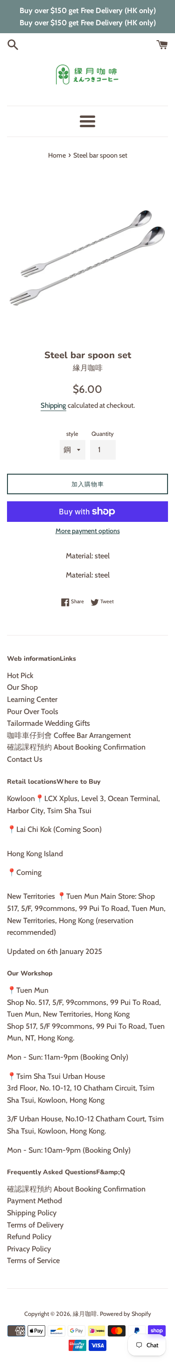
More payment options (88, 531)
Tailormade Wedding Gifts (48, 723)
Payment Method (34, 1200)
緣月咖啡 (85, 1313)
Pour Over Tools (32, 711)
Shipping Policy (31, 1212)
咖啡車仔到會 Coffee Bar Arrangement (69, 735)
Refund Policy (29, 1236)
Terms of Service (33, 1260)
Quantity (102, 433)
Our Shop (22, 687)
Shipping (53, 405)
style (72, 433)
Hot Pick (20, 675)
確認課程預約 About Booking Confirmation (76, 747)
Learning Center (32, 699)
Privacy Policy (29, 1248)
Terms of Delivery (35, 1225)
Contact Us (24, 759)
